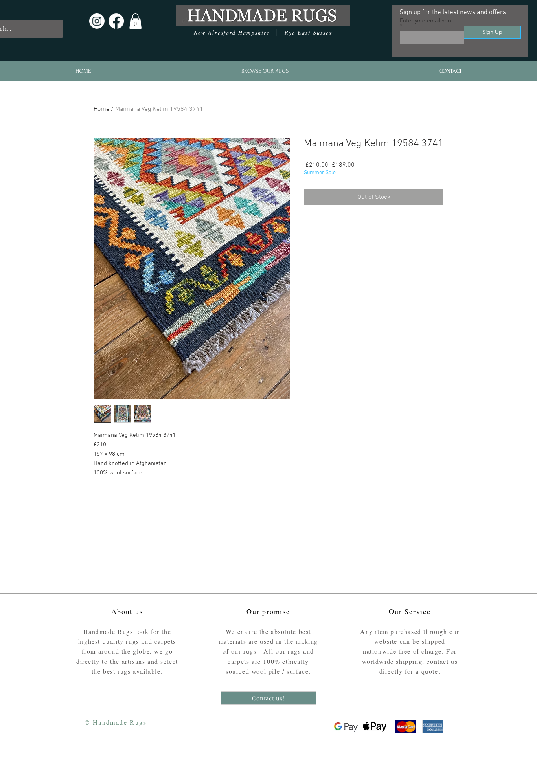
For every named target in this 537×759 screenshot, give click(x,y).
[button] (135, 21)
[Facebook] (116, 21)
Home (101, 109)
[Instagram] (97, 21)
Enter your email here (426, 21)
